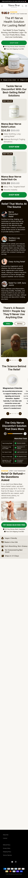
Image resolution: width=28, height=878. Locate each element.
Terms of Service (7, 855)
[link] (18, 13)
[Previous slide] (7, 360)
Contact (5, 838)
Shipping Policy (7, 851)
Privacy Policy (6, 848)
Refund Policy (6, 844)
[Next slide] (20, 360)
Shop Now (5, 834)
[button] (2, 6)
